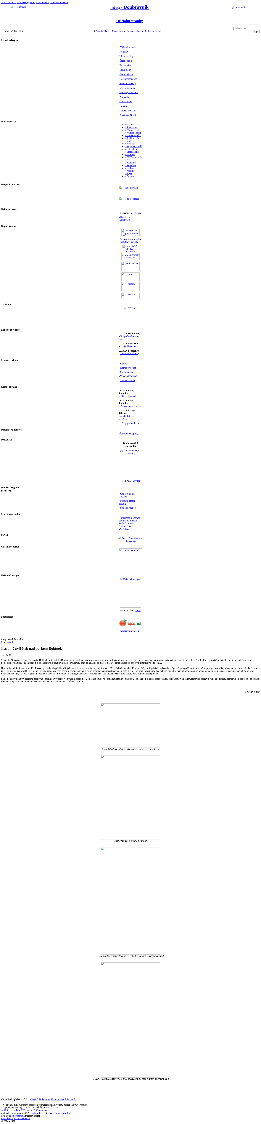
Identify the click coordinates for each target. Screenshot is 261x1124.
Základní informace (128, 47)
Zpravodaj (124, 97)
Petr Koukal (7, 642)
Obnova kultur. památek (127, 495)
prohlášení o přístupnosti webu (15, 1118)
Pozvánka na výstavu (130, 406)
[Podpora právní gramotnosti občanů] (130, 280)
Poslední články (102, 31)
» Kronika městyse (129, 172)
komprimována (17, 1115)
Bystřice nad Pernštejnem (125, 218)
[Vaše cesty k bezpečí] (130, 290)
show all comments (59, 2)
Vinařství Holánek (129, 376)
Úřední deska (125, 60)
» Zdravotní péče (133, 135)
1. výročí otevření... (129, 346)
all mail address (8, 2)
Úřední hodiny (126, 56)
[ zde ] (138, 610)
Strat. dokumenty (127, 83)
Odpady (123, 106)
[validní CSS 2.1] (20, 1110)
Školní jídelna (126, 372)
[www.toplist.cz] (130, 324)
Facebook (141, 31)
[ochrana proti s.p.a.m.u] (45, 1110)
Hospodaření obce (128, 79)
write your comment (39, 2)
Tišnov (138, 213)
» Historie (129, 124)
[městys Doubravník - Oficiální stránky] (19, 24)
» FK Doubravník (133, 157)
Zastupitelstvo (126, 74)
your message (22, 2)
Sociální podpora (128, 507)
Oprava (123, 363)
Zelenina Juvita (127, 380)
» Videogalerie (132, 152)
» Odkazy (129, 176)
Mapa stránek (118, 31)
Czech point (125, 70)
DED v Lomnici (128, 396)
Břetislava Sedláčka (131, 240)
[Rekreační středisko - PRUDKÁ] (130, 251)
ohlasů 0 (34, 1099)
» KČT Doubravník (130, 161)
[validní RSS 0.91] (33, 1110)
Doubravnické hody (129, 353)
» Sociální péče (132, 138)
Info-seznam (154, 31)
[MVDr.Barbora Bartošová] (130, 259)
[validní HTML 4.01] (7, 1110)
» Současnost (131, 127)
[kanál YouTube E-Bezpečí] (130, 204)
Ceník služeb (125, 101)
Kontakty (123, 51)
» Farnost (129, 143)
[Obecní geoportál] (130, 570)
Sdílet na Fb (70, 1099)
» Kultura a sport (133, 132)
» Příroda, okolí (132, 130)
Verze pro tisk (57, 1099)
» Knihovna (130, 168)
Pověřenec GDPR (128, 115)
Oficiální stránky (129, 21)
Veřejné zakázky (127, 88)
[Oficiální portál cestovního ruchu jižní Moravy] (130, 270)
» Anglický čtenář (133, 146)
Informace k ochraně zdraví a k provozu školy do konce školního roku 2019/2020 (129, 523)
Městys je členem (127, 110)
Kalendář (131, 31)
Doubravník (129, 7)
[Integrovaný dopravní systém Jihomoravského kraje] (130, 235)
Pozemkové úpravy (129, 433)
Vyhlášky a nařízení (128, 92)
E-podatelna (125, 65)
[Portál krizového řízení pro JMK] (130, 298)
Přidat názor (44, 1099)
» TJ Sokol (130, 154)
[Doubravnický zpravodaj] (130, 477)
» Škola (128, 141)
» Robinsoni (130, 165)
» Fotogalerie (131, 149)
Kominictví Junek (128, 368)
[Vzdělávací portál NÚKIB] (130, 193)
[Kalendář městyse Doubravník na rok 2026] (130, 606)
